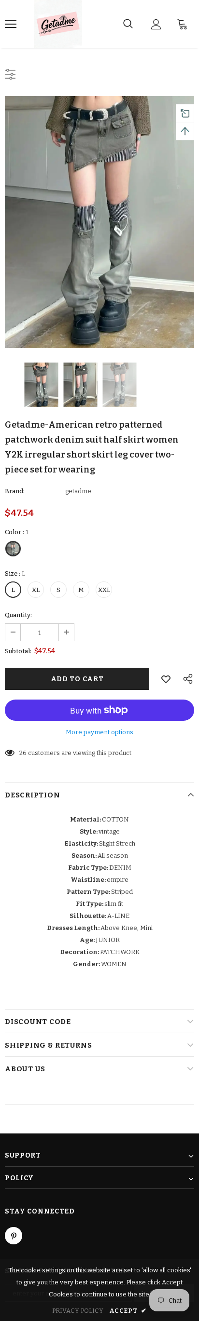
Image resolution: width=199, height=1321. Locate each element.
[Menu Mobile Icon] (10, 24)
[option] (99, 222)
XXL (104, 589)
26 (23, 752)
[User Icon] (156, 24)
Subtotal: (18, 651)
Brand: (15, 491)
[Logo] (58, 24)
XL (36, 589)
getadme (78, 491)
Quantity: (18, 615)
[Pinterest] (13, 1235)
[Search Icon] (128, 24)
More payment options (99, 732)
